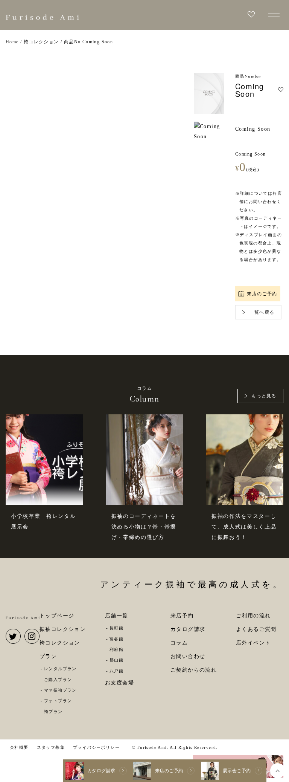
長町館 (116, 628)
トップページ (57, 616)
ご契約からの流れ (193, 670)
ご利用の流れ (253, 616)
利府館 (116, 649)
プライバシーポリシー (96, 747)
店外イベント (253, 643)
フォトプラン (58, 700)
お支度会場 (119, 683)
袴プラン (53, 711)
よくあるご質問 (256, 629)
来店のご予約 (262, 293)
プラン (48, 656)
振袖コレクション (63, 629)
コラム (179, 643)
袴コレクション (60, 643)
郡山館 (116, 660)
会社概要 (19, 747)
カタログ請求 (187, 629)
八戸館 (116, 671)
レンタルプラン (60, 668)
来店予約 (182, 616)
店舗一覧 (116, 616)
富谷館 (116, 639)
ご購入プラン (58, 679)
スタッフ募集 (51, 747)
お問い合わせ (187, 656)
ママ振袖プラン (60, 690)
